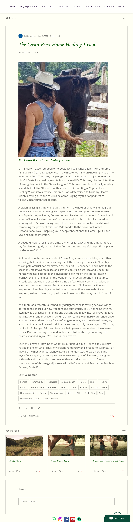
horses (23, 381)
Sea (101, 392)
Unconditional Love (29, 398)
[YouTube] (72, 519)
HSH (77, 392)
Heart (63, 387)
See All (125, 430)
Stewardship (56, 392)
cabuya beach (68, 381)
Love (73, 387)
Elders (42, 392)
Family (83, 387)
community (37, 381)
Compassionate (99, 387)
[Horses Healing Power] (66, 445)
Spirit (92, 381)
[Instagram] (60, 519)
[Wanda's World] (24, 445)
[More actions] (113, 35)
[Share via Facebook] (19, 408)
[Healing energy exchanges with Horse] (108, 445)
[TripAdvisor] (79, 519)
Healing (103, 381)
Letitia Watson (51, 398)
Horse (82, 381)
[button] (124, 18)
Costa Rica (89, 392)
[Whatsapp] (53, 519)
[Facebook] (66, 519)
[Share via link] (39, 408)
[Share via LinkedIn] (32, 408)
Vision (23, 387)
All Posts (10, 18)
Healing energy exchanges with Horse (108, 460)
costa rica (52, 381)
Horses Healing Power (60, 460)
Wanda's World (15, 460)
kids (69, 392)
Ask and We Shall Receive (43, 387)
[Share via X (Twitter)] (26, 408)
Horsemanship (27, 392)
